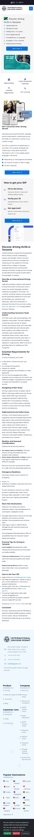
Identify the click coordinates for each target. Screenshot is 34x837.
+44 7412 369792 (14, 659)
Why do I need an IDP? (13, 695)
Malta (7, 787)
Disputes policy (25, 744)
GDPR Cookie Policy (24, 709)
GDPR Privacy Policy (24, 724)
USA (7, 781)
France (17, 808)
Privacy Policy (24, 696)
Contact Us (18, 604)
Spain (27, 792)
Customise (25, 833)
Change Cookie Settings (25, 751)
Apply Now (16, 48)
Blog (6, 703)
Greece (7, 792)
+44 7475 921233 (14, 655)
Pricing (7, 690)
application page (25, 577)
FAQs (7, 719)
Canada (28, 781)
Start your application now (10, 306)
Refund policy (24, 738)
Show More (7, 814)
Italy (17, 797)
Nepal (7, 797)
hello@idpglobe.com (14, 664)
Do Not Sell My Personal (26, 758)
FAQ (11, 604)
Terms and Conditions (26, 702)
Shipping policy (25, 731)
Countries (8, 699)
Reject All (16, 833)
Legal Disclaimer (25, 717)
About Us (25, 690)
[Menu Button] (31, 8)
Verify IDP (8, 715)
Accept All (7, 833)
